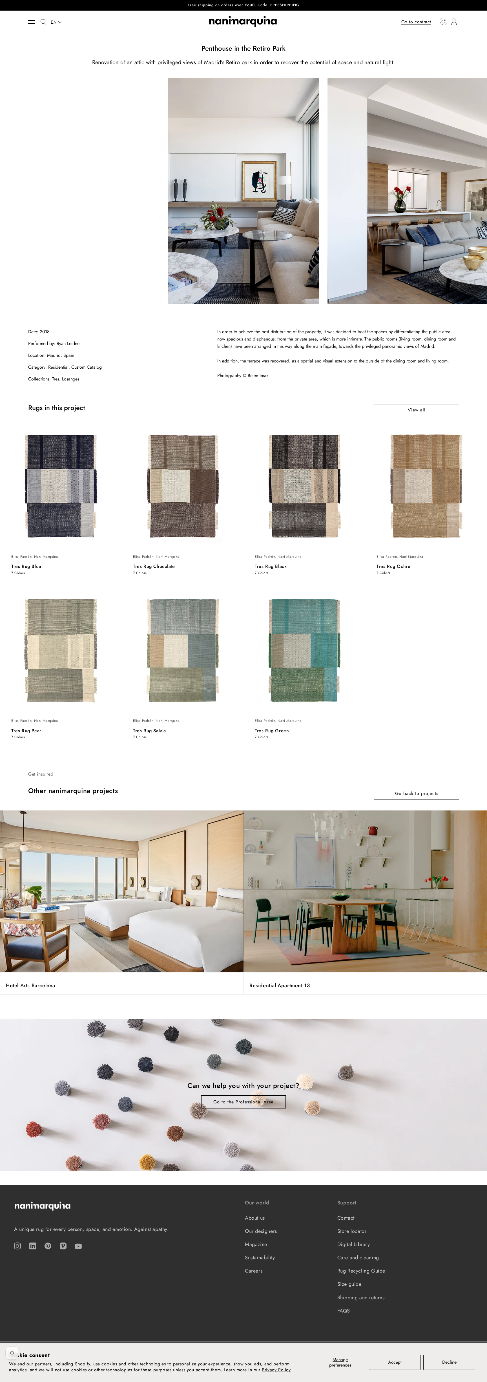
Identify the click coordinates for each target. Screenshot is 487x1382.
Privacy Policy (276, 1370)
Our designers (261, 1231)
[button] (34, 22)
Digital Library (353, 1244)
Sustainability (260, 1257)
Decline (449, 1362)
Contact (346, 1218)
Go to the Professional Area (243, 1102)
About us (255, 1218)
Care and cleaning (358, 1257)
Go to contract (416, 21)
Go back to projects (416, 793)
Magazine (256, 1244)
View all (417, 410)
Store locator (352, 1231)
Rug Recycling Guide (361, 1271)
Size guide (349, 1284)
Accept (395, 1362)
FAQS (343, 1310)
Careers (253, 1271)
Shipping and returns (361, 1297)
